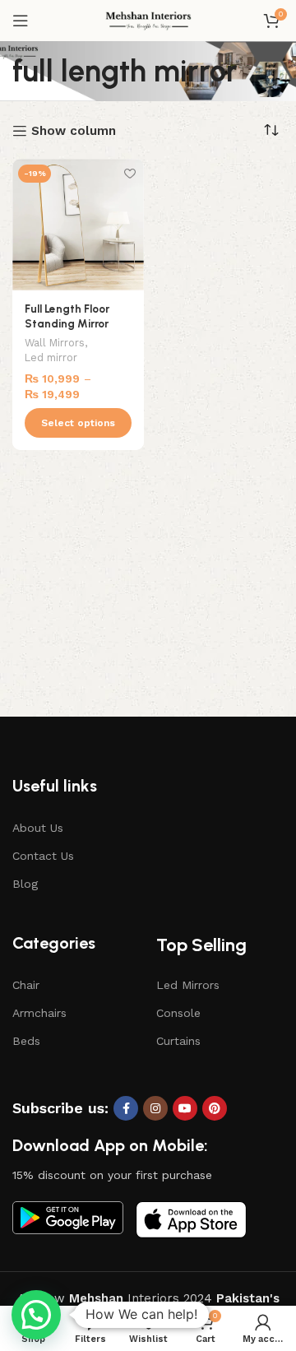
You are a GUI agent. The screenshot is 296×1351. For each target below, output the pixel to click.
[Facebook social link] (125, 1108)
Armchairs (39, 1012)
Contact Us (43, 855)
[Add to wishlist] (129, 173)
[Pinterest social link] (214, 1108)
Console (178, 1012)
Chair (25, 984)
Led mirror (51, 357)
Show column (73, 130)
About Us (37, 827)
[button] (36, 1314)
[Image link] (67, 1216)
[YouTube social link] (185, 1108)
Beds (26, 1040)
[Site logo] (148, 19)
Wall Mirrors (55, 343)
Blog (25, 883)
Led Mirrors (188, 984)
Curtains (178, 1040)
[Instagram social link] (155, 1108)
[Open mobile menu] (20, 20)
